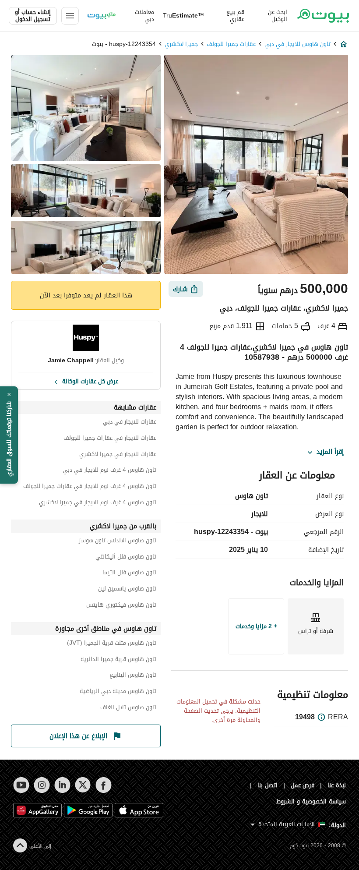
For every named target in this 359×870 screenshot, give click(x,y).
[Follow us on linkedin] (62, 785)
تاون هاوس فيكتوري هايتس (121, 606)
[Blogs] (101, 16)
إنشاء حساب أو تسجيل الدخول (33, 16)
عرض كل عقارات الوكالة (90, 380)
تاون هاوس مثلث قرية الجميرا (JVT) (111, 644)
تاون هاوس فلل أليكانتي (125, 557)
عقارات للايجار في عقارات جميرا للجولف (109, 439)
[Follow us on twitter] (83, 785)
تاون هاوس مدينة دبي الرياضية (118, 692)
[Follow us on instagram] (42, 785)
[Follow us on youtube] (21, 785)
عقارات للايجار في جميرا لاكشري (117, 455)
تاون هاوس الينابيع (132, 676)
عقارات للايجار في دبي (129, 423)
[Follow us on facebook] (103, 785)
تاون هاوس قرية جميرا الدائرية (118, 660)
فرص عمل (303, 785)
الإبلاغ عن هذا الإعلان (78, 736)
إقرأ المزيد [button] (330, 452)
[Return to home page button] (323, 16)
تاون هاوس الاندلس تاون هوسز (117, 541)
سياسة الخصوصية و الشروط (311, 801)
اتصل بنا (267, 785)
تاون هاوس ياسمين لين (127, 589)
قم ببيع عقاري (235, 16)
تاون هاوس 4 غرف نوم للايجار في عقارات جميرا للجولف (89, 487)
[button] (9, 435)
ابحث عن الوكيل (277, 16)
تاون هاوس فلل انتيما (129, 573)
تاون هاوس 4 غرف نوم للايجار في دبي (109, 471)
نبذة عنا (336, 785)
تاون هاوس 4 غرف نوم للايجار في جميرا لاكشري (97, 503)
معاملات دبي (144, 16)
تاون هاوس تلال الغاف (128, 708)
